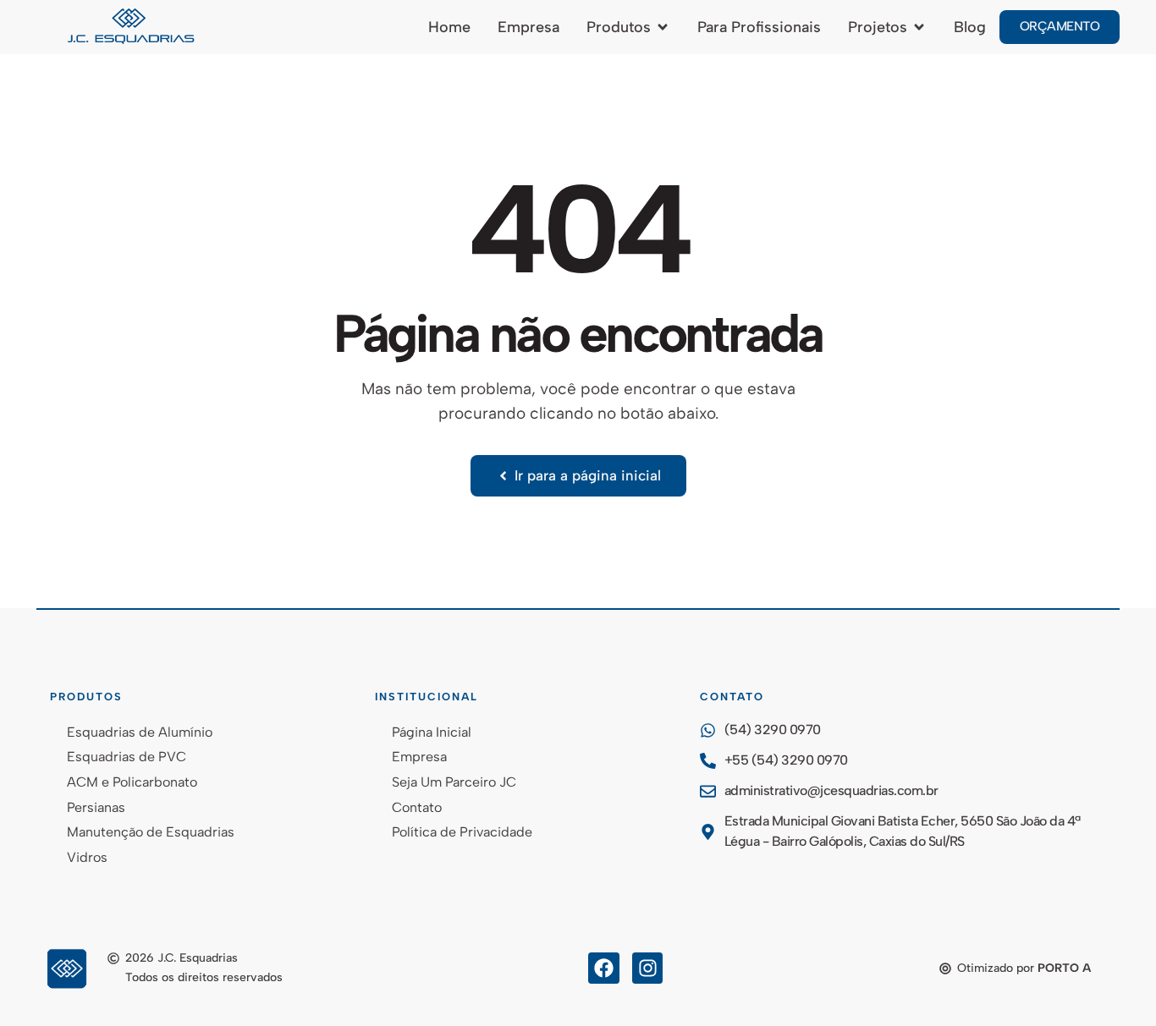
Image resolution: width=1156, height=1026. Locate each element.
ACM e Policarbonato (132, 782)
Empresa (419, 757)
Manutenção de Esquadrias (150, 832)
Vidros (87, 857)
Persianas (96, 807)
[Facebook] (603, 968)
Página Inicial (431, 732)
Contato (417, 807)
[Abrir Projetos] (919, 27)
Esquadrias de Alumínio (139, 732)
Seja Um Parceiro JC (454, 782)
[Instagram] (647, 968)
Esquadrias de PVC (126, 757)
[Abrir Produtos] (662, 27)
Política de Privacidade (462, 832)
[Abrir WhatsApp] (1113, 983)
